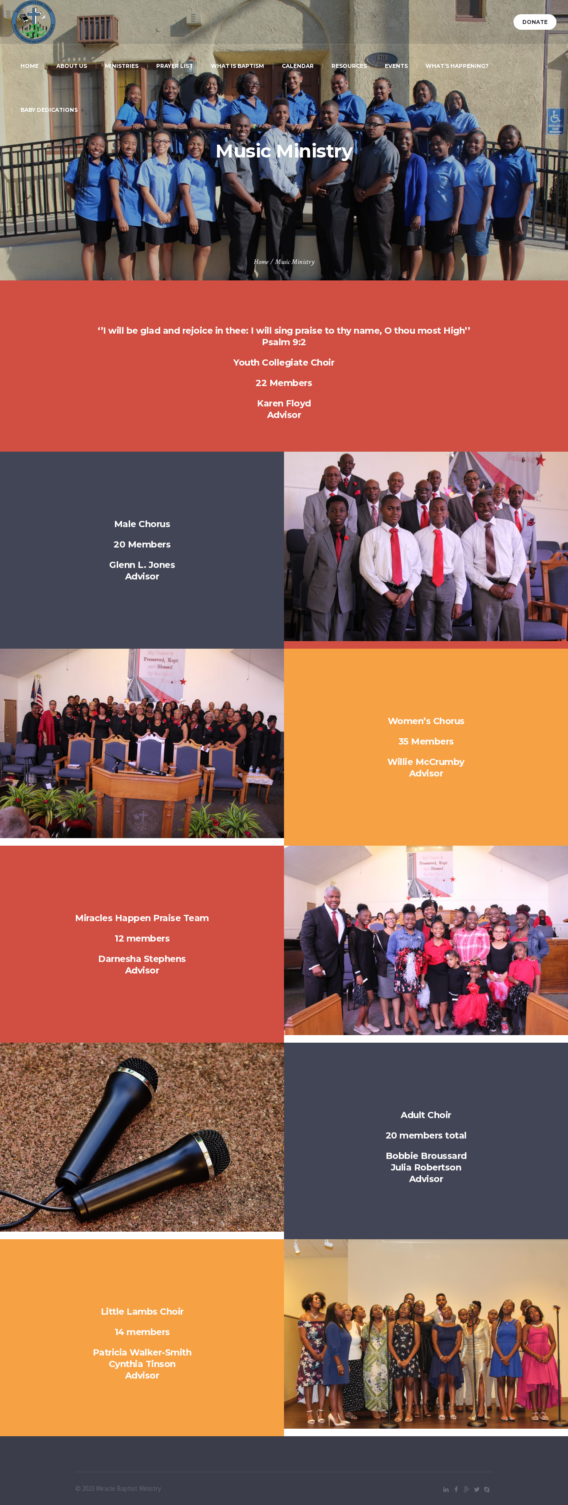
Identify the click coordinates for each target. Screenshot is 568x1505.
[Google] (466, 1489)
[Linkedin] (446, 1489)
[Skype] (486, 1489)
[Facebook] (456, 1489)
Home (261, 262)
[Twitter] (476, 1489)
